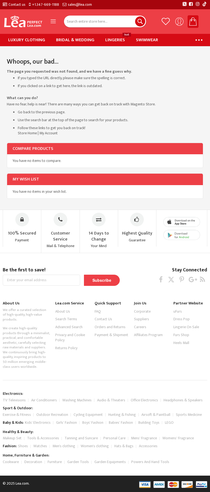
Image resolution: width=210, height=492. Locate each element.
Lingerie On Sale (186, 327)
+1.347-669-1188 (45, 4)
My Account (48, 133)
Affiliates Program (148, 335)
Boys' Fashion (92, 422)
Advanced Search (69, 327)
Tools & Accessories (43, 438)
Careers (140, 327)
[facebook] (161, 279)
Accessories (148, 446)
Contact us (16, 4)
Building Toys (148, 422)
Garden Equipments (110, 462)
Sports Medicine (189, 414)
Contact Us (103, 319)
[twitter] (171, 279)
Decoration (33, 462)
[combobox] (105, 21)
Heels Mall (181, 343)
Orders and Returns (110, 327)
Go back (24, 112)
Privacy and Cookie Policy (70, 337)
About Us (62, 311)
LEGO (169, 422)
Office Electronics (144, 400)
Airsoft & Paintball (155, 414)
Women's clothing (95, 446)
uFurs (177, 311)
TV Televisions (14, 400)
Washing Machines (77, 400)
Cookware (11, 462)
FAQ (98, 311)
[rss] (202, 279)
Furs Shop (181, 335)
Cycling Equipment (88, 414)
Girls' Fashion (66, 422)
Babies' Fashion (121, 422)
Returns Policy (66, 348)
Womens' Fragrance (178, 438)
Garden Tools (78, 462)
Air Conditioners (44, 400)
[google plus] (192, 279)
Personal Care (114, 438)
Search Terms (66, 319)
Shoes (23, 446)
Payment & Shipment (111, 335)
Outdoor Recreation (52, 414)
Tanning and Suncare (81, 438)
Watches (40, 446)
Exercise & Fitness (17, 414)
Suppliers (141, 319)
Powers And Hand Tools (150, 462)
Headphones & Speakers (183, 400)
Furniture (55, 462)
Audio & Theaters (111, 400)
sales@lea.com (80, 4)
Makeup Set (12, 438)
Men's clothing (63, 446)
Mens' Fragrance (144, 438)
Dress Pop (181, 319)
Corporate (142, 311)
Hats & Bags (123, 446)
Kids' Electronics (38, 422)
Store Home (27, 133)
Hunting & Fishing (122, 414)
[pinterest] (181, 279)
